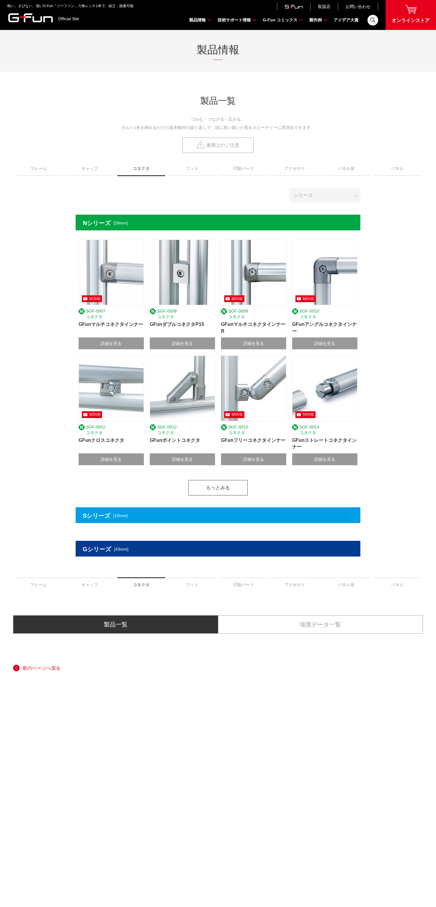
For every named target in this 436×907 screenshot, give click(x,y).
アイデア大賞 (346, 19)
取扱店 (324, 6)
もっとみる (218, 487)
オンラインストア (411, 20)
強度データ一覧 (320, 624)
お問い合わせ (358, 6)
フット (192, 168)
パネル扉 (346, 168)
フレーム (38, 168)
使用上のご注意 (222, 145)
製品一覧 (116, 624)
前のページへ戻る (42, 668)
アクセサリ (294, 168)
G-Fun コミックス (280, 19)
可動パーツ (243, 168)
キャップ (90, 168)
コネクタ (141, 168)
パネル (397, 168)
